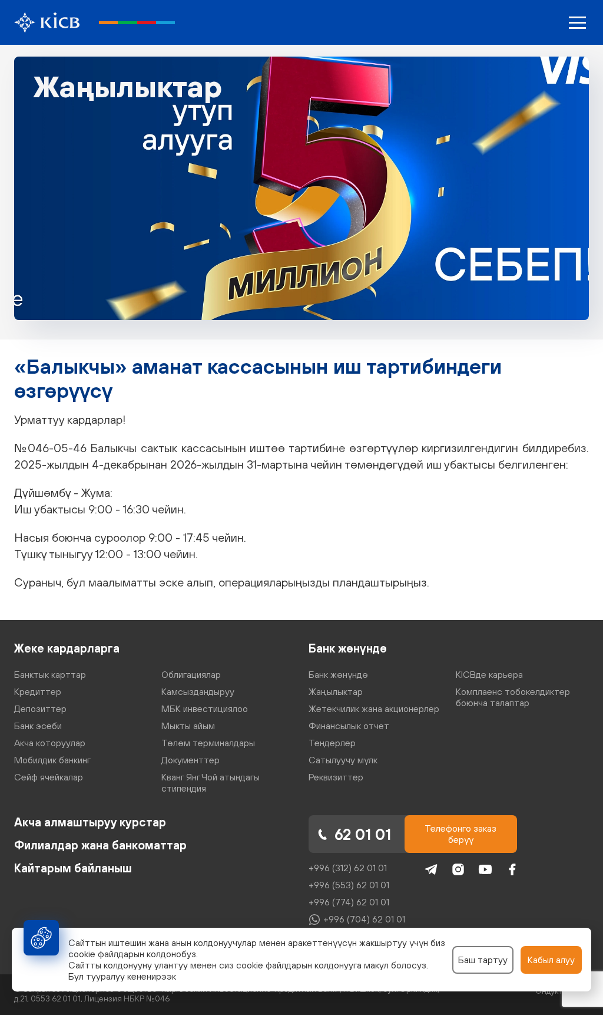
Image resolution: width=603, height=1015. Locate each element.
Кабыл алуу (551, 959)
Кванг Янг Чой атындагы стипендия (210, 782)
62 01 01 (362, 834)
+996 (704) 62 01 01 (364, 919)
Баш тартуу (483, 959)
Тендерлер (332, 742)
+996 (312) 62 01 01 (348, 867)
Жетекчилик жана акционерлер (374, 708)
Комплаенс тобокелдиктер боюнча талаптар (513, 697)
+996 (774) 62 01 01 (349, 902)
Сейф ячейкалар (48, 777)
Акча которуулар (49, 742)
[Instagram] (458, 869)
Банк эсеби (38, 725)
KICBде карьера (489, 674)
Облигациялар (191, 674)
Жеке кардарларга (67, 648)
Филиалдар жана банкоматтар (100, 845)
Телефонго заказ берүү (460, 834)
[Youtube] (485, 869)
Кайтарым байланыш (73, 868)
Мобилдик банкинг (52, 759)
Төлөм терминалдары (208, 742)
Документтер (190, 759)
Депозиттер (40, 708)
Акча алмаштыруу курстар (90, 822)
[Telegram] (431, 869)
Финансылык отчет (349, 725)
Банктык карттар (50, 674)
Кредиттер (37, 691)
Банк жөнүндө (348, 648)
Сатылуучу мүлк (343, 759)
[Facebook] (512, 869)
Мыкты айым (188, 725)
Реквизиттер (336, 777)
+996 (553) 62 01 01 (349, 884)
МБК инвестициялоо (204, 708)
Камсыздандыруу (197, 691)
